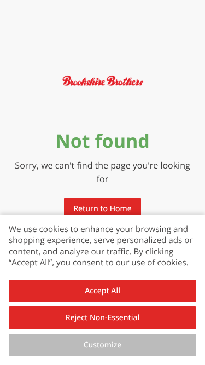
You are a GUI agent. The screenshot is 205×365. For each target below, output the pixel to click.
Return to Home (102, 209)
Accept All (102, 291)
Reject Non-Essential (102, 317)
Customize (103, 345)
